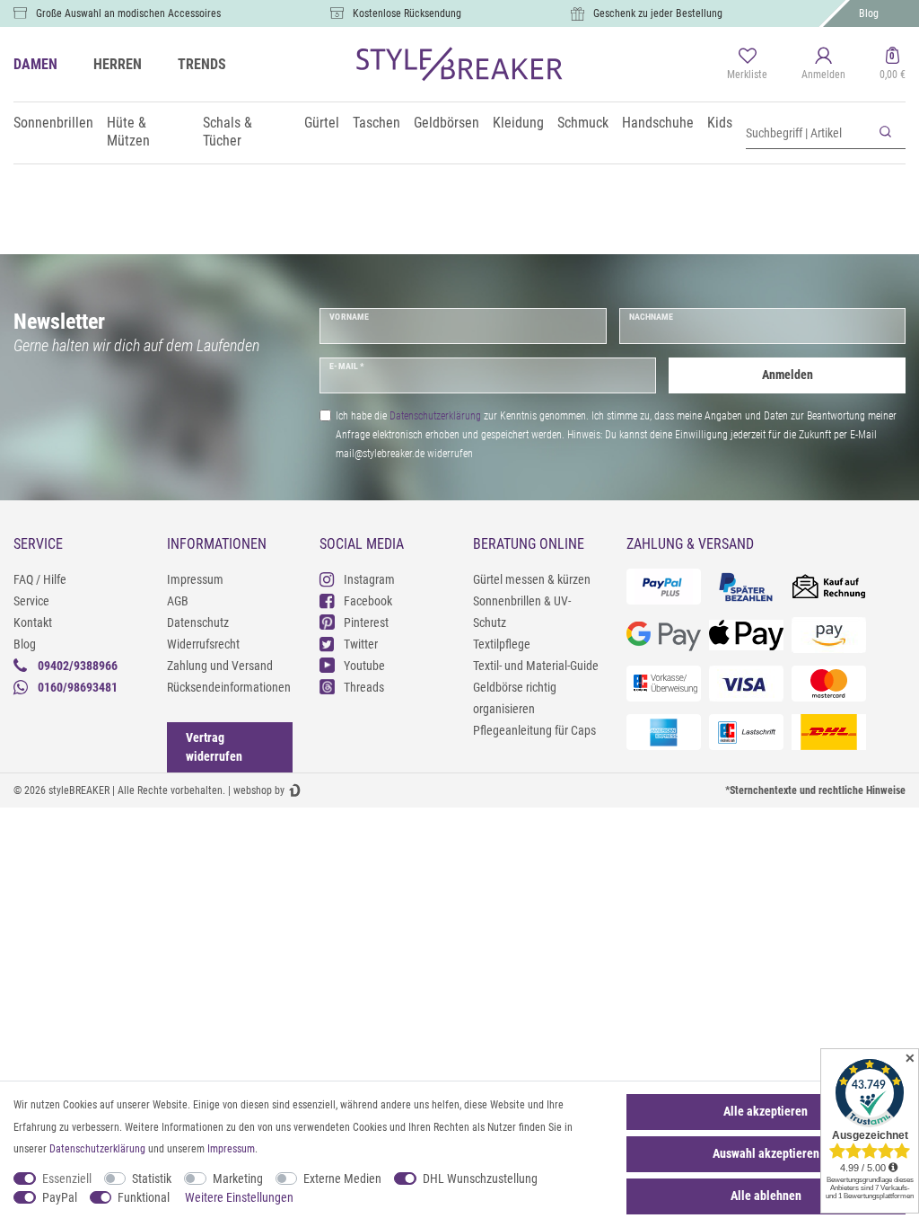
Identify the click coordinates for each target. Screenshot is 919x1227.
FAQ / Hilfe (39, 579)
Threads (364, 687)
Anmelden (787, 374)
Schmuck (582, 122)
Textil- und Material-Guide (536, 665)
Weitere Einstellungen (239, 1197)
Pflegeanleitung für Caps (534, 730)
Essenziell (67, 1178)
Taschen (376, 122)
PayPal (59, 1197)
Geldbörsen (446, 122)
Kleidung (518, 122)
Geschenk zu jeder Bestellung (657, 13)
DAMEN (35, 64)
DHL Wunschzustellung (480, 1178)
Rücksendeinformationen (229, 687)
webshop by (258, 790)
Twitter (361, 644)
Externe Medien (342, 1178)
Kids (719, 122)
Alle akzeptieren (765, 1111)
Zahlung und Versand (220, 665)
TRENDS (202, 64)
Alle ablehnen (766, 1195)
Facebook (368, 601)
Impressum (195, 579)
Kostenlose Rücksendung (407, 13)
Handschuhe (658, 122)
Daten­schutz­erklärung (97, 1149)
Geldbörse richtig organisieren (514, 698)
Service (31, 601)
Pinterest (366, 622)
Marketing (238, 1178)
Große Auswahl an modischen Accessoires (128, 13)
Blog (869, 13)
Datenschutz (198, 622)
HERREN (117, 64)
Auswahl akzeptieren (766, 1153)
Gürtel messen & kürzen (532, 579)
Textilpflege (501, 644)
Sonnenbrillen (53, 122)
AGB (177, 601)
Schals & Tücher (227, 131)
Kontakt (32, 622)
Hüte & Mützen (128, 131)
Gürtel (321, 122)
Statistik (151, 1178)
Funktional (144, 1197)
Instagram (369, 579)
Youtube (364, 665)
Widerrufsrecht (203, 644)
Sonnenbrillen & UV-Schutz (522, 612)
